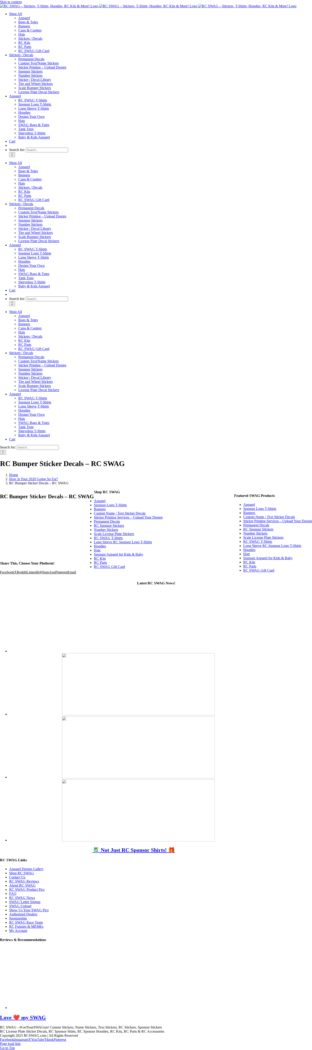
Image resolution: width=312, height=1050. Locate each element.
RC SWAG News (22, 898)
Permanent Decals (256, 525)
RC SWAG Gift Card (258, 570)
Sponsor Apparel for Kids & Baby (268, 558)
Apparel (249, 504)
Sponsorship (18, 918)
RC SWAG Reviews (24, 881)
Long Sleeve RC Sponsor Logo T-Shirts (272, 546)
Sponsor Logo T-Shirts (259, 509)
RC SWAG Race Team (26, 922)
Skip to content (11, 2)
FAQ (12, 894)
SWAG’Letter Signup (24, 902)
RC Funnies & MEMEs (26, 926)
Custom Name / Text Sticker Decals (269, 517)
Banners (249, 513)
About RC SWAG (22, 885)
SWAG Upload (20, 906)
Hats (246, 554)
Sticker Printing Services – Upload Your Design (277, 521)
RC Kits (249, 562)
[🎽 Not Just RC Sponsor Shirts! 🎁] (138, 651)
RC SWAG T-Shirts (257, 542)
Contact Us (17, 877)
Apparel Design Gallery (26, 869)
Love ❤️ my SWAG (23, 1018)
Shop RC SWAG (21, 873)
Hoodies (249, 550)
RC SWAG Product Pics (27, 889)
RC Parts (249, 566)
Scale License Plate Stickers (263, 537)
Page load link (10, 1044)
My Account (18, 931)
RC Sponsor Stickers (258, 529)
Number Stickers (255, 533)
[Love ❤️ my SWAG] (85, 1008)
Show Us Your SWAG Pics (29, 910)
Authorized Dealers (23, 914)
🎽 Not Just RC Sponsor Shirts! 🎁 (134, 850)
